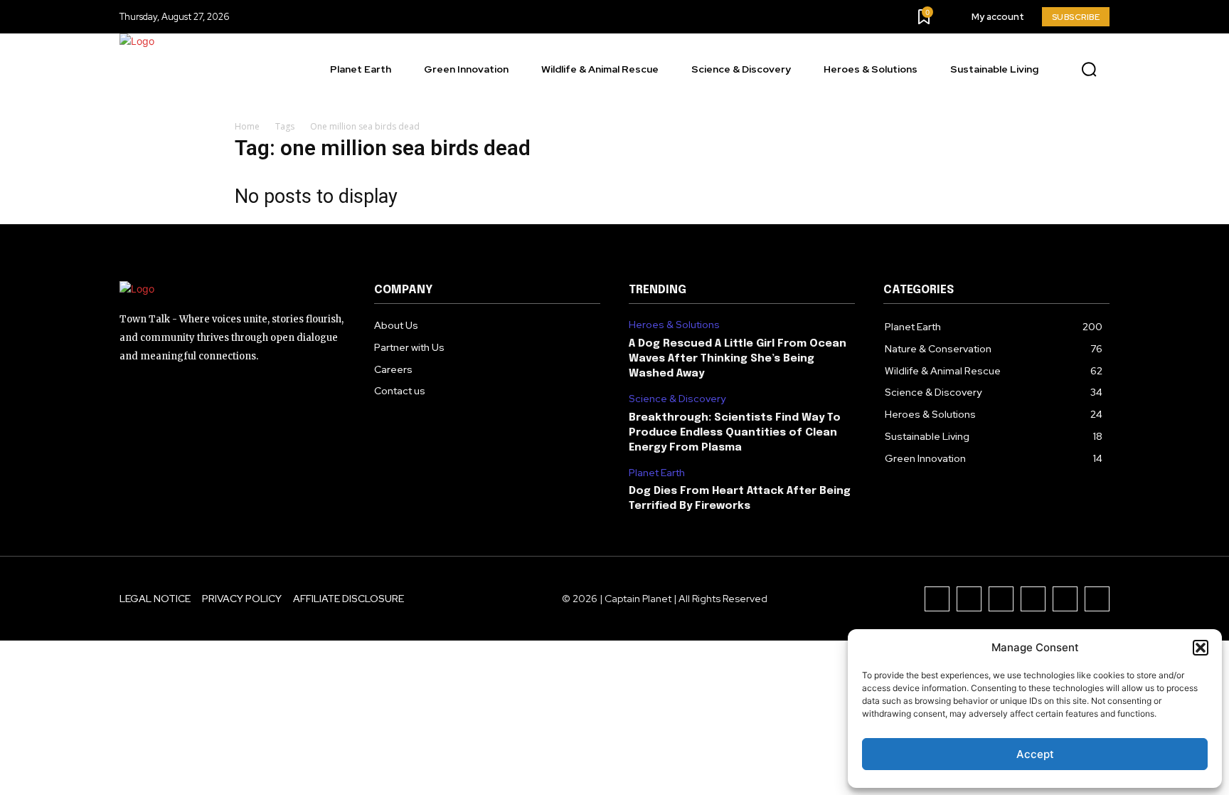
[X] (1065, 598)
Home (247, 126)
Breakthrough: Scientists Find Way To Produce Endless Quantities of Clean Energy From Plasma (735, 432)
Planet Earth (657, 473)
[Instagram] (969, 598)
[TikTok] (1001, 598)
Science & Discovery (677, 399)
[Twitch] (1033, 598)
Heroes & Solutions (674, 325)
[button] (1200, 648)
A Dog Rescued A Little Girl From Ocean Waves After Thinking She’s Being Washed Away (737, 358)
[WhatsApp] (1097, 598)
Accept (1035, 754)
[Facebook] (937, 598)
